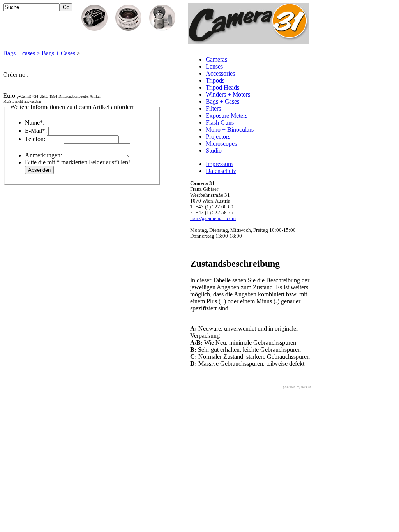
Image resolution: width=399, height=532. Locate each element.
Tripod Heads (222, 87)
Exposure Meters (226, 115)
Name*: (34, 122)
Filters (213, 108)
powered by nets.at (297, 387)
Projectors (218, 136)
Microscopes (221, 143)
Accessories (220, 73)
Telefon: (35, 139)
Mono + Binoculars (230, 129)
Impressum (219, 163)
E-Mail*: (36, 130)
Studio (214, 150)
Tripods (215, 80)
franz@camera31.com (213, 218)
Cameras (216, 59)
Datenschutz (221, 170)
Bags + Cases (222, 101)
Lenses (214, 66)
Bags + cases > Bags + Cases (39, 53)
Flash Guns (220, 122)
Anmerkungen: (43, 155)
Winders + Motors (228, 94)
